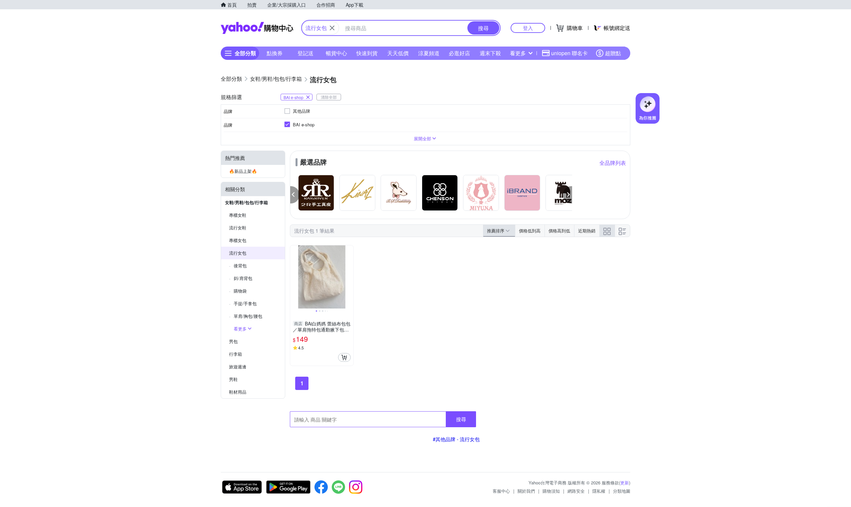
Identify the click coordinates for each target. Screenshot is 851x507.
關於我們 (526, 491)
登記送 (305, 53)
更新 (624, 482)
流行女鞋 (237, 227)
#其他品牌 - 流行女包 (456, 439)
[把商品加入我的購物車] (344, 357)
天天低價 (398, 53)
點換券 (275, 53)
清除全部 (329, 97)
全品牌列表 (612, 163)
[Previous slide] (294, 277)
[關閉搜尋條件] (332, 28)
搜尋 (461, 419)
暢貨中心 (336, 53)
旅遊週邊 (237, 366)
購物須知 (551, 491)
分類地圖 (621, 491)
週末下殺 (490, 53)
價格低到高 (530, 230)
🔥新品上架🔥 (243, 171)
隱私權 (598, 491)
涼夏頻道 (428, 53)
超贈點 (613, 53)
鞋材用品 (237, 392)
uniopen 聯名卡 (569, 53)
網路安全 (576, 491)
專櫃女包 (237, 240)
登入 (528, 27)
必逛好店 (459, 53)
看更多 (518, 53)
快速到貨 (367, 53)
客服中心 (501, 491)
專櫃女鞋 (237, 215)
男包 (233, 341)
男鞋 (233, 379)
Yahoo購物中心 (257, 28)
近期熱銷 (586, 230)
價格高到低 (559, 230)
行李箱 (235, 354)
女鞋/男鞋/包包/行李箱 (246, 202)
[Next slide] (349, 277)
